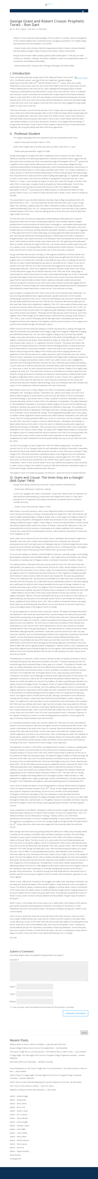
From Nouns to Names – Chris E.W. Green (37, 1086)
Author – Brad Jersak (18, 1100)
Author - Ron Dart (28, 29)
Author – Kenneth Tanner (19, 1125)
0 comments (42, 29)
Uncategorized (15, 1159)
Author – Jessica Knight (19, 1122)
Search (84, 1033)
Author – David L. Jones (19, 1111)
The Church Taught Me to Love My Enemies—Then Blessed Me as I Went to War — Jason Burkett (48, 1052)
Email (12, 994)
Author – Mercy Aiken (18, 1136)
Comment (14, 960)
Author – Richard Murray (19, 1140)
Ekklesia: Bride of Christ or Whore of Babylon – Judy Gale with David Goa (38, 1044)
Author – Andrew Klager (19, 1096)
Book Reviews (15, 1155)
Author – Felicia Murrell (19, 1118)
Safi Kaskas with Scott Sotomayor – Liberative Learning (31, 1062)
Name (13, 987)
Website (13, 1001)
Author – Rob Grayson (18, 1144)
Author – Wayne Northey (19, 1151)
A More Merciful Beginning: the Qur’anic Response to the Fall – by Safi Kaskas (52, 1082)
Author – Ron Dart (17, 1147)
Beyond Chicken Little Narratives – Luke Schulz (38, 1090)
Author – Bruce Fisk (17, 1107)
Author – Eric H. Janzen (18, 1114)
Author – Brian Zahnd (18, 1103)
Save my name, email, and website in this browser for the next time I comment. (43, 1007)
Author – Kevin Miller (18, 1129)
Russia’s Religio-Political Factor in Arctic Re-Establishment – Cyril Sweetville (38, 1048)
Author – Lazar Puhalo (18, 1133)
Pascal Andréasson (17, 1068)
